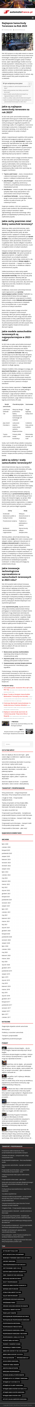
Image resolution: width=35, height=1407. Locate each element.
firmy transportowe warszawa (13, 1275)
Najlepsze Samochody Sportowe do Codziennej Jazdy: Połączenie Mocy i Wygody (16, 714)
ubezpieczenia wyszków (10, 1368)
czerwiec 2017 (6, 1017)
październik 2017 (7, 1005)
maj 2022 (5, 878)
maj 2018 (5, 983)
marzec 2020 (6, 958)
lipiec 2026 (5, 844)
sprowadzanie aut (23, 1358)
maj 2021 (5, 915)
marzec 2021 (6, 921)
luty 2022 (4, 887)
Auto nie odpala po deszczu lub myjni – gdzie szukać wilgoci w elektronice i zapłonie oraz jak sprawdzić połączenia (16, 757)
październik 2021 (7, 900)
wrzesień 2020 (6, 940)
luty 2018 (4, 992)
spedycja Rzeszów (8, 1358)
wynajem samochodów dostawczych (15, 1389)
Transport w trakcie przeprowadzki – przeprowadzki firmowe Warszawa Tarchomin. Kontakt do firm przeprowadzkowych (16, 1198)
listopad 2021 (6, 896)
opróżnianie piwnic (9, 1302)
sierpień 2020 (6, 943)
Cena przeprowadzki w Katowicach (14, 1265)
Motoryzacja (6, 1029)
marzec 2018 (6, 989)
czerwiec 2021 (6, 912)
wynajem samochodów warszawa (13, 1392)
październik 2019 (7, 971)
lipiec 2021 (5, 909)
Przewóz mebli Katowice (11, 1340)
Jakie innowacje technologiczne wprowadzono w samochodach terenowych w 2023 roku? (17, 101)
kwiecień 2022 (6, 881)
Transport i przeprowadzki (10, 1035)
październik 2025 (7, 853)
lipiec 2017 (5, 1014)
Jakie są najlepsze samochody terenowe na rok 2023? (17, 87)
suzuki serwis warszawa (10, 1361)
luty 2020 (4, 961)
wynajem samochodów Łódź (12, 1395)
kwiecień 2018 (6, 986)
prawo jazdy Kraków (9, 1313)
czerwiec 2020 (6, 949)
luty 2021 (4, 924)
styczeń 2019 (6, 980)
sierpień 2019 (6, 974)
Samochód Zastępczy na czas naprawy (15, 1351)
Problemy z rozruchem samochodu (12, 1032)
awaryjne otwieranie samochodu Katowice (17, 1258)
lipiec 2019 (5, 977)
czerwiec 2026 (6, 847)
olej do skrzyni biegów (10, 1296)
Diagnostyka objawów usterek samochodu (15, 1026)
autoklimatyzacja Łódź (10, 1251)
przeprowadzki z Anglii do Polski (13, 1337)
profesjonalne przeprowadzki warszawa (16, 1320)
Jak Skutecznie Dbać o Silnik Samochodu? (19, 1089)
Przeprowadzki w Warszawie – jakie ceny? (14, 828)
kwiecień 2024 (6, 859)
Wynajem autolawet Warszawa (13, 1385)
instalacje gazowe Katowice (12, 1278)
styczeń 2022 (6, 890)
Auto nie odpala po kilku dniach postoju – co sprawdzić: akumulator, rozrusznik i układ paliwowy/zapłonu (15, 769)
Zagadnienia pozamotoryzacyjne (12, 1039)
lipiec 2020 (5, 946)
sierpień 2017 (6, 1011)
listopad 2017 (6, 1002)
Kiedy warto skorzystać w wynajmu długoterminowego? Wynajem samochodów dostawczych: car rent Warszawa (17, 1184)
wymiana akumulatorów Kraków (13, 1375)
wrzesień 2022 (6, 866)
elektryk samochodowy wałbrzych (14, 1271)
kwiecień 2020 (6, 955)
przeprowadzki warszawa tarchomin (15, 1333)
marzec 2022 (6, 884)
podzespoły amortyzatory (11, 1309)
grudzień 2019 (6, 968)
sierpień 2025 (6, 856)
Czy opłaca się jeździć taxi (10, 810)
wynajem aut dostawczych (11, 1382)
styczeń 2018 (6, 996)
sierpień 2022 (6, 869)
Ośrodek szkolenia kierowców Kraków (15, 1306)
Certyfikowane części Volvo (12, 1268)
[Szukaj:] (17, 744)
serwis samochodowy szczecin (13, 1354)
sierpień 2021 (6, 906)
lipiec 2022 (5, 872)
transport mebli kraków (11, 1364)
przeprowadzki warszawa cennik (13, 1330)
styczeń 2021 (6, 927)
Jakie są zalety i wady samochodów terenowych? (17, 98)
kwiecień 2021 (6, 918)
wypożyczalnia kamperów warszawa (15, 1399)
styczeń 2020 (6, 965)
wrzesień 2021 (6, 903)
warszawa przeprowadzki (11, 1371)
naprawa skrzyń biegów (10, 1289)
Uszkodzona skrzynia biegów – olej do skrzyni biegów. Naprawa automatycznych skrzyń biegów (17, 1050)
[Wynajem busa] (17, 7)
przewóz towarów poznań (11, 1344)
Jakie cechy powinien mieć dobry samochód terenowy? (16, 91)
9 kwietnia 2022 (7, 30)
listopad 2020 (6, 934)
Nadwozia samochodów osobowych (14, 1285)
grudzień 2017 (6, 999)
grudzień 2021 (6, 893)
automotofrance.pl (19, 30)
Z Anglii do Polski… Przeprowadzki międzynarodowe (16, 1208)
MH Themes (28, 1405)
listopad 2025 (6, 850)
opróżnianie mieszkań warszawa (13, 1299)
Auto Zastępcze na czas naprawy (13, 1254)
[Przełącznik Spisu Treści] (29, 83)
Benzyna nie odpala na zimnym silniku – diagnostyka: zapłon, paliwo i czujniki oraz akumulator (14, 776)
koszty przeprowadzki (10, 1282)
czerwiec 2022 (6, 875)
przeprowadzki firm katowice (12, 1327)
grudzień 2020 (6, 930)
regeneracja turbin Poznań (12, 1347)
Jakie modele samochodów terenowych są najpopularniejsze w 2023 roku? (16, 95)
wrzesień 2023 (6, 862)
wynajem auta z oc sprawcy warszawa (15, 1378)
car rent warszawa (9, 1261)
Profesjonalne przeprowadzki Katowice (16, 1316)
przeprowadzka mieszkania (11, 1323)
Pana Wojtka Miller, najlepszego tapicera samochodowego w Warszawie (15, 805)
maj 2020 (5, 952)
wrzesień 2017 (6, 1008)
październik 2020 (7, 937)
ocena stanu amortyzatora (12, 1292)
